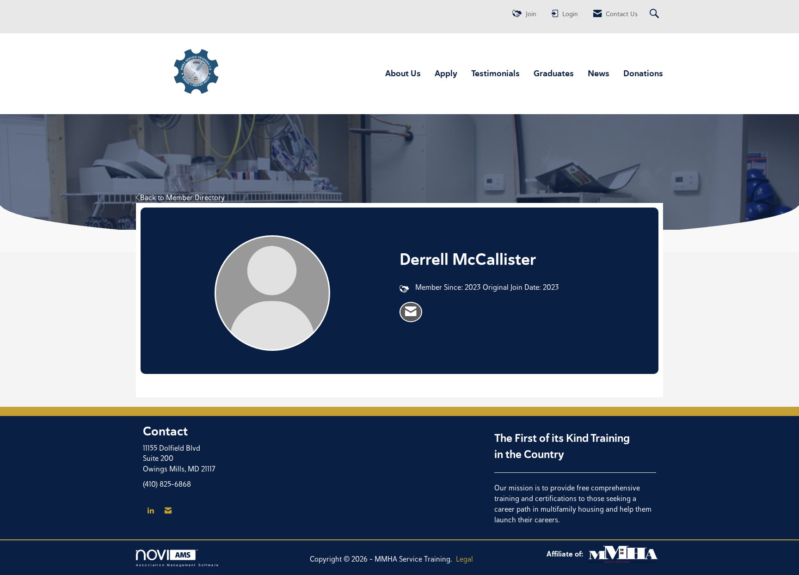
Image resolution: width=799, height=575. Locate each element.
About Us (403, 73)
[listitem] (411, 312)
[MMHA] (623, 554)
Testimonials (495, 73)
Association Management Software (177, 565)
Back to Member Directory (182, 197)
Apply (446, 73)
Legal (464, 559)
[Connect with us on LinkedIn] (150, 511)
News (598, 73)
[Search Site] (655, 14)
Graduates (554, 73)
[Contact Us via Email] (168, 511)
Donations (643, 73)
